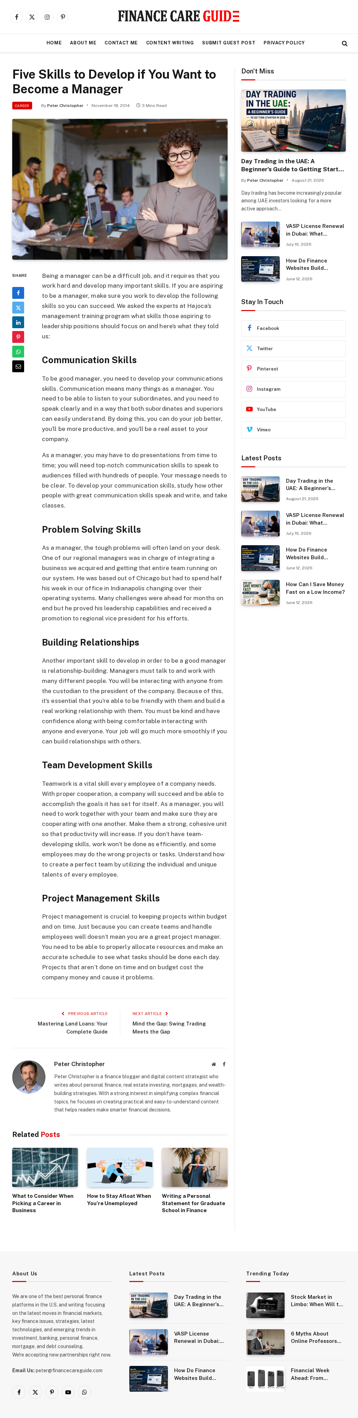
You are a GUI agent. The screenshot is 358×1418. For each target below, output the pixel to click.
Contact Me (121, 42)
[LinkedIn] (18, 322)
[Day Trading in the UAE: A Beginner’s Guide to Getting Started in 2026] (293, 120)
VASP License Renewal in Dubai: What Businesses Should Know (315, 230)
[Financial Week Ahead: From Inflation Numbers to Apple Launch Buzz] (265, 1378)
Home (54, 42)
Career (22, 105)
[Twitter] (18, 308)
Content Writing (170, 42)
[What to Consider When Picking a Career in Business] (45, 1167)
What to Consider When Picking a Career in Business (42, 1203)
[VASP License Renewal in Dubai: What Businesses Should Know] (260, 234)
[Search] (344, 43)
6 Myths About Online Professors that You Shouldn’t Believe (315, 1338)
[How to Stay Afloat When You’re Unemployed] (120, 1167)
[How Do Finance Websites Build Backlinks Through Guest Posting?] (260, 269)
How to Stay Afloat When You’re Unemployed (119, 1199)
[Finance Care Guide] (179, 17)
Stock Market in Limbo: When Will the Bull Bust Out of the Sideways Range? (318, 1301)
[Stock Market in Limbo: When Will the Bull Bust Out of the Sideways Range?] (265, 1305)
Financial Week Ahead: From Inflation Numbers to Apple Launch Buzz (317, 1374)
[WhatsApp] (18, 352)
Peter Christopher (65, 105)
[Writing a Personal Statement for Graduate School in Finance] (195, 1167)
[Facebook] (18, 293)
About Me (83, 42)
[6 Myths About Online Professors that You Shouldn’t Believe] (265, 1342)
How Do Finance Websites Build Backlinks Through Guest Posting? (310, 265)
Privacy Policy (284, 42)
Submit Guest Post (228, 42)
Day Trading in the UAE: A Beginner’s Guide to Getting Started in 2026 (293, 165)
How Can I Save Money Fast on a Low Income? (315, 588)
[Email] (18, 366)
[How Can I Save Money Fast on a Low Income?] (260, 592)
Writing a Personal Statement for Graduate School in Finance (193, 1203)
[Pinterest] (18, 337)
